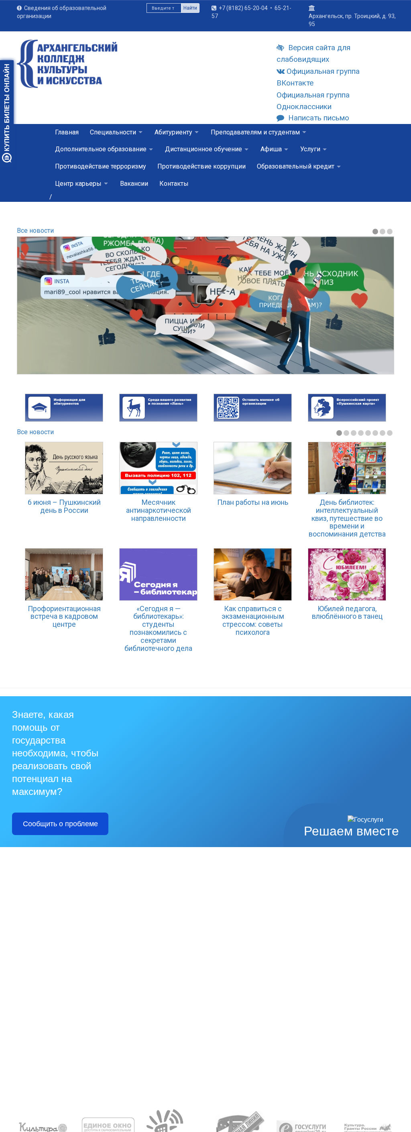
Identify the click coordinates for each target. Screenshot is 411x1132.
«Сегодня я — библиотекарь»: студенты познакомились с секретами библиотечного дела (158, 628)
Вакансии (134, 183)
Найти (190, 8)
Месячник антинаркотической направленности (158, 510)
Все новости (35, 230)
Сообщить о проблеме (60, 824)
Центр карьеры (78, 183)
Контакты (174, 183)
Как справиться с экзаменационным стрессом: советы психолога (253, 620)
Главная (67, 132)
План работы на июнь (252, 502)
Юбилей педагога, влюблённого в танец (347, 612)
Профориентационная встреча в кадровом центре (64, 616)
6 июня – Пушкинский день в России (64, 506)
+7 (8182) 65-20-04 (243, 8)
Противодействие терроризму (100, 166)
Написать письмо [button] (318, 117)
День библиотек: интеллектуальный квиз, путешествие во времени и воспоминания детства (347, 518)
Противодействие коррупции (201, 166)
